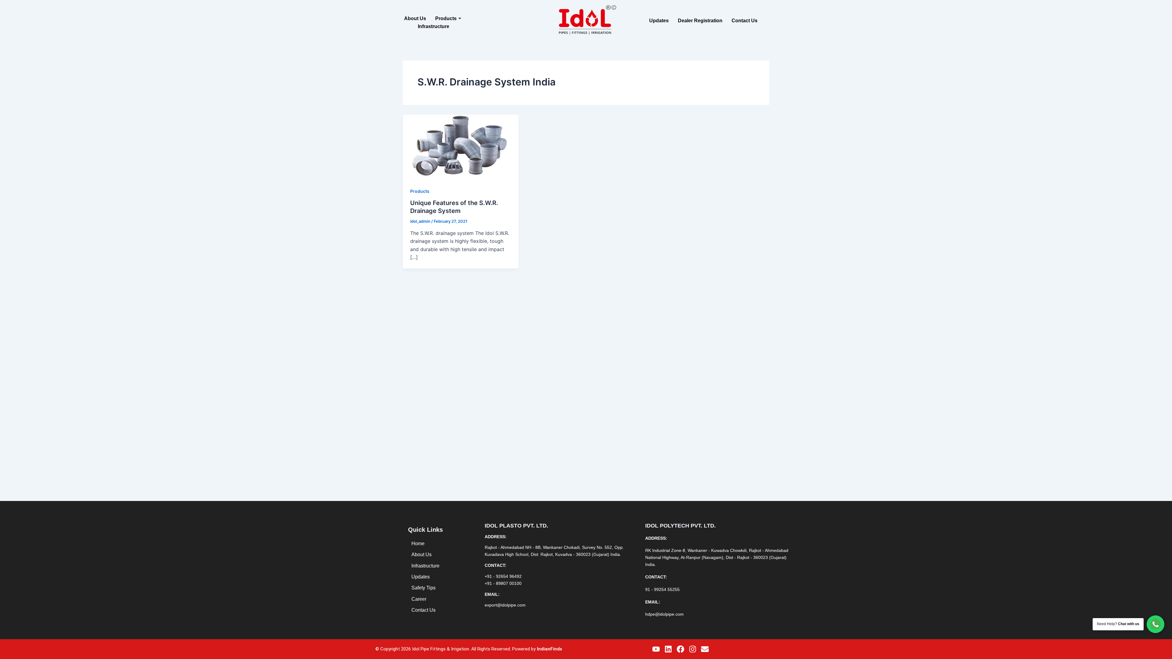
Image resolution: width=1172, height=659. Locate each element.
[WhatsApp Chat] (1155, 624)
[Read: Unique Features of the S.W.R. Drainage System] (461, 147)
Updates (659, 20)
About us (415, 18)
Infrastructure (433, 26)
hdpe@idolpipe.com (664, 614)
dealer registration (700, 20)
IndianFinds (549, 649)
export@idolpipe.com (505, 605)
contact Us (745, 20)
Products (446, 18)
